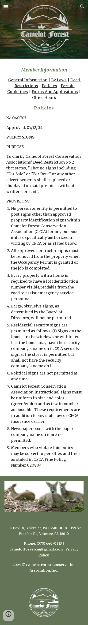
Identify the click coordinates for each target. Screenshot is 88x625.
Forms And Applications (55, 91)
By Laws (59, 80)
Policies (49, 85)
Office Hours (44, 97)
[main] (44, 267)
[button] (5, 6)
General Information (27, 80)
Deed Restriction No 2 (53, 162)
